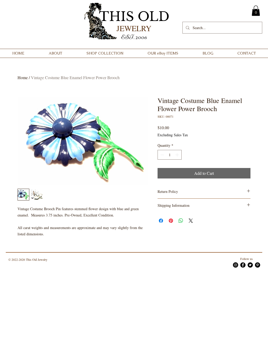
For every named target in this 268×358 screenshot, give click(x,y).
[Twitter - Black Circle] (250, 265)
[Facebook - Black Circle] (242, 265)
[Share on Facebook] (161, 221)
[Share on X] (191, 221)
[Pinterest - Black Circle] (257, 265)
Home (23, 77)
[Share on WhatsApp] (181, 221)
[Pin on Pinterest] (171, 221)
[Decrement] (161, 154)
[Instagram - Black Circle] (235, 265)
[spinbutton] (169, 154)
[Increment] (177, 154)
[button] (256, 11)
